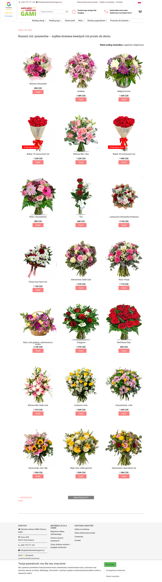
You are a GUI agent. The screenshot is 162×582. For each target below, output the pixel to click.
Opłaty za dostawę (107, 2)
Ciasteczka (79, 537)
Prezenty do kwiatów (119, 20)
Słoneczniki (70, 20)
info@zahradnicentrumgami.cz (50, 2)
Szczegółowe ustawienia (115, 570)
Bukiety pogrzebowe (97, 20)
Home (21, 30)
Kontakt (119, 2)
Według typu (55, 20)
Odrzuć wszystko (112, 576)
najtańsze (128, 45)
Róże (80, 20)
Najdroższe (139, 45)
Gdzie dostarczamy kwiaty (87, 2)
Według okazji (38, 20)
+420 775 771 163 (27, 2)
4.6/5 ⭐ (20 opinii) (25, 555)
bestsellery (118, 45)
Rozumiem (110, 564)
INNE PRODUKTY (81, 497)
